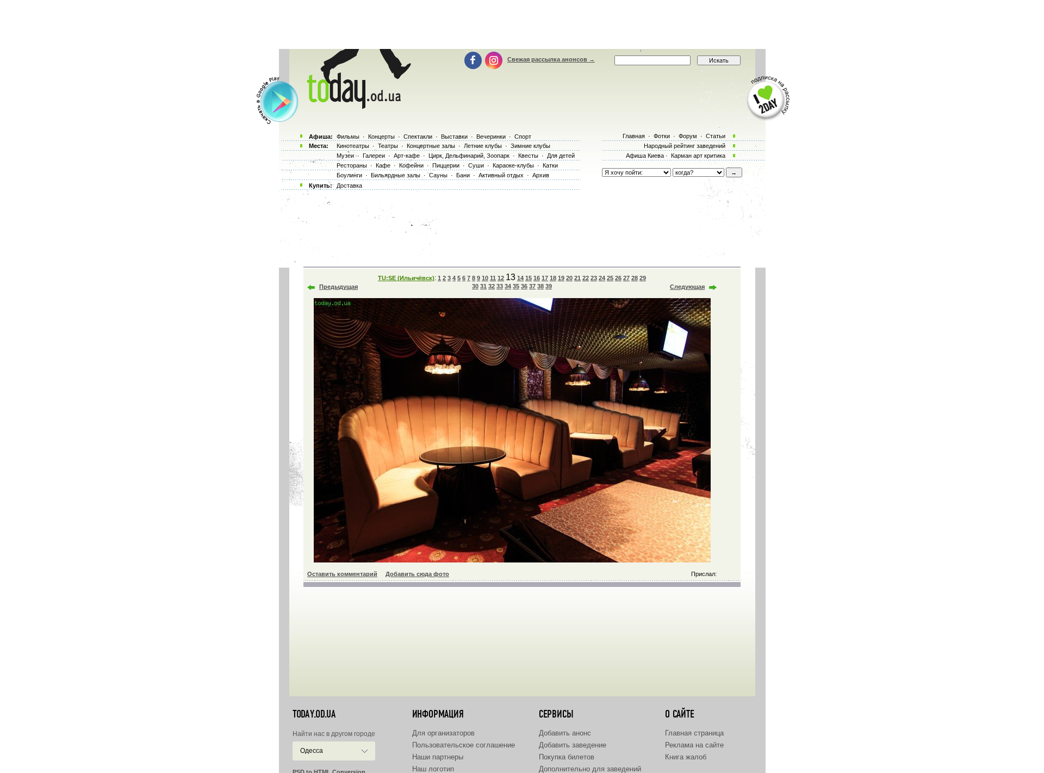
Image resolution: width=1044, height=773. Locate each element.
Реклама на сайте (694, 745)
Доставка (349, 185)
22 (585, 278)
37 (532, 286)
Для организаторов (443, 733)
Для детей (561, 155)
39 (548, 286)
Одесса (311, 751)
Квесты (528, 155)
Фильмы (348, 136)
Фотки (662, 136)
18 (553, 278)
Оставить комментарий (342, 574)
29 (642, 278)
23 (594, 278)
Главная (634, 136)
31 (483, 286)
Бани (463, 175)
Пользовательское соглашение (463, 745)
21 (577, 278)
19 (561, 278)
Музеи (345, 155)
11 (493, 278)
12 (501, 278)
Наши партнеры (437, 757)
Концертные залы (431, 146)
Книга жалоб (685, 757)
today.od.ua (314, 714)
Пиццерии (445, 165)
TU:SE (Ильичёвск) (406, 278)
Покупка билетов (566, 757)
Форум (688, 136)
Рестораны (352, 165)
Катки (550, 165)
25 (610, 278)
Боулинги (349, 175)
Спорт (522, 136)
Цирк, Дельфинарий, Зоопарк (468, 155)
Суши (476, 165)
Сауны (438, 175)
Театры (388, 146)
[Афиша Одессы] (356, 106)
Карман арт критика (698, 155)
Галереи (374, 155)
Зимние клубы (530, 146)
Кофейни (411, 165)
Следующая (687, 286)
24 (602, 278)
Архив (540, 175)
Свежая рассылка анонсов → (551, 59)
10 (485, 278)
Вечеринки (491, 136)
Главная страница (694, 733)
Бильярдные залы (395, 175)
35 (516, 286)
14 (520, 278)
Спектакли (417, 136)
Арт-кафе (407, 155)
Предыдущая (338, 286)
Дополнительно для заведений (590, 769)
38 (540, 286)
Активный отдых (501, 175)
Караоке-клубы (513, 165)
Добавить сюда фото (417, 574)
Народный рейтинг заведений (684, 146)
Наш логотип (433, 769)
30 (475, 286)
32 (491, 286)
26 (618, 278)
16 (536, 278)
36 (524, 286)
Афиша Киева (645, 155)
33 (499, 286)
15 (528, 278)
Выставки (454, 136)
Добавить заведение (572, 745)
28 (634, 278)
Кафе (383, 165)
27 (626, 278)
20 (569, 278)
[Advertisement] (522, 24)
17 (545, 278)
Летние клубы (483, 146)
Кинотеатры (353, 146)
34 (508, 286)
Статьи (715, 136)
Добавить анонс (565, 733)
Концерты (381, 136)
